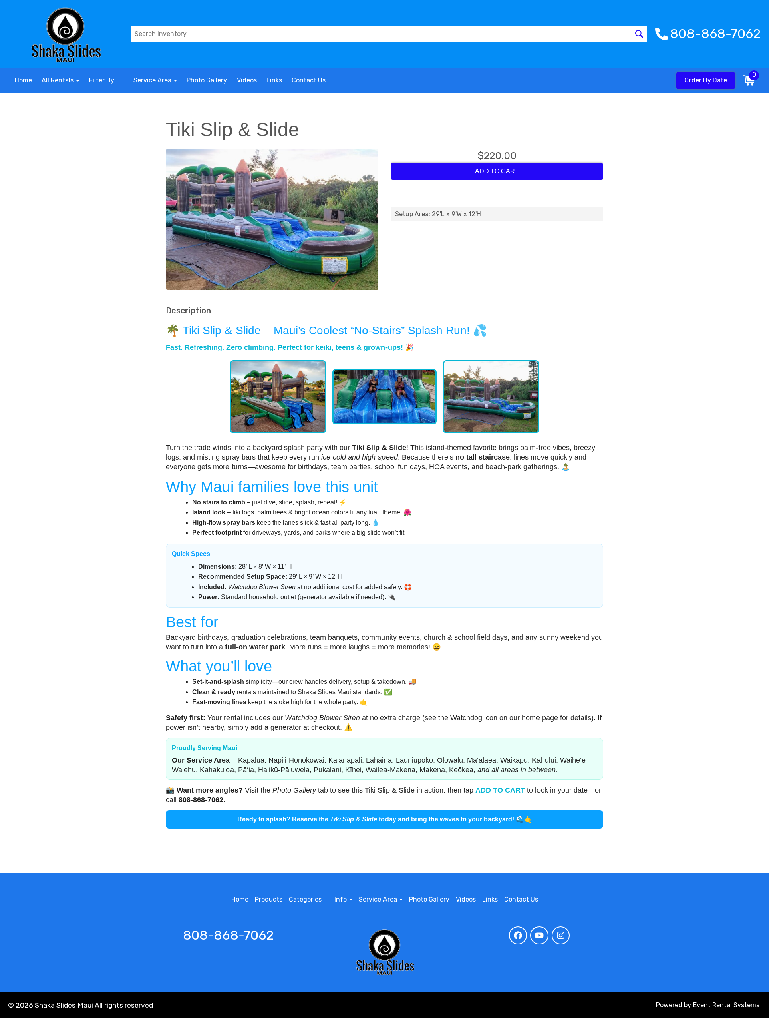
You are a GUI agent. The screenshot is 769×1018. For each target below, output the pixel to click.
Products (268, 899)
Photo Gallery (207, 80)
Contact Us (309, 80)
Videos (247, 80)
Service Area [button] (153, 80)
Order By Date (705, 80)
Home (23, 80)
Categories (305, 899)
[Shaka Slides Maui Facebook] (518, 935)
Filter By (101, 80)
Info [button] (341, 899)
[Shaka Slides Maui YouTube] (539, 935)
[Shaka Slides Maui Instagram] (561, 935)
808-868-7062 (228, 935)
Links (274, 80)
